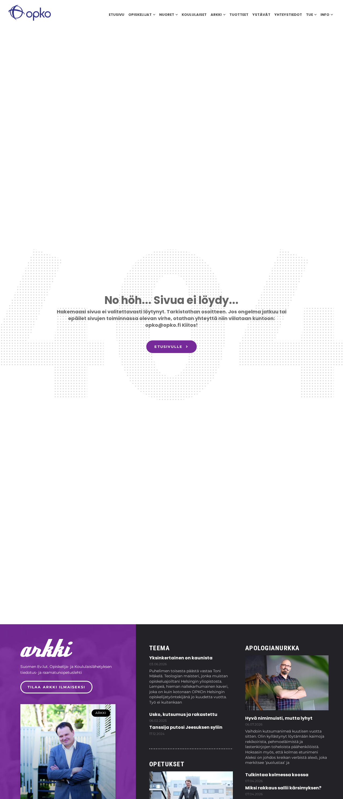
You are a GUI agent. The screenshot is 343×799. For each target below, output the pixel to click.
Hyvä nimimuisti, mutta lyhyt (278, 718)
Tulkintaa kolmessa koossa (276, 775)
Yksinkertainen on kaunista (180, 658)
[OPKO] (29, 12)
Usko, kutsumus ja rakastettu (183, 714)
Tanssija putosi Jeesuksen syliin (185, 727)
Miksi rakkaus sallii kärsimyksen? (283, 788)
